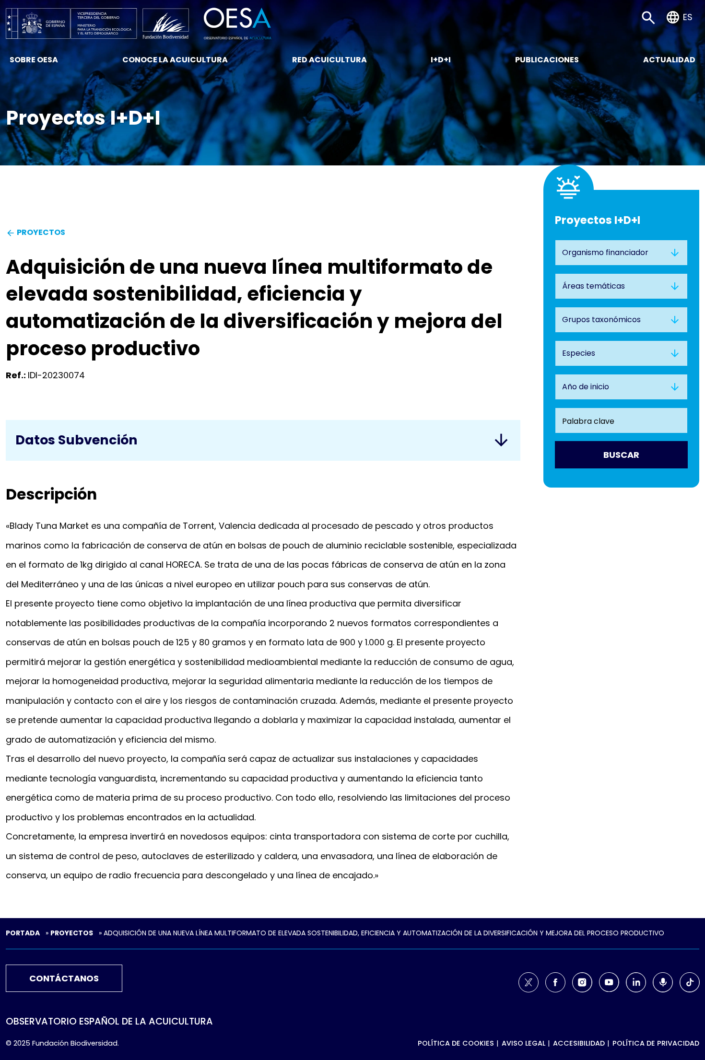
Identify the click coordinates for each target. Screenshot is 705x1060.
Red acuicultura (329, 59)
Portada (23, 933)
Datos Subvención (76, 440)
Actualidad (669, 59)
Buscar (621, 455)
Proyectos (71, 933)
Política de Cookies (456, 1043)
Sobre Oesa (34, 59)
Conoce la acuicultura (175, 59)
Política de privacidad (655, 1043)
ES (688, 17)
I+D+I (441, 59)
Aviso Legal (523, 1043)
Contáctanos (64, 978)
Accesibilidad (579, 1043)
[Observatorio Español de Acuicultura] (237, 22)
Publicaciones (547, 59)
